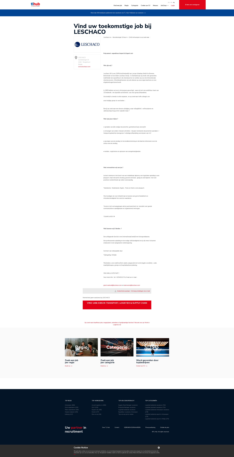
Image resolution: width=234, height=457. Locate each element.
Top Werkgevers (97, 400)
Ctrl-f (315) (95, 407)
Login (173, 5)
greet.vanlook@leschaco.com (112, 285)
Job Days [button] (164, 5)
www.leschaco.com (84, 67)
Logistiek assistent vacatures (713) (155, 407)
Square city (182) (97, 410)
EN (168, 2)
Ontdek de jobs (164, 427)
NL (174, 2)
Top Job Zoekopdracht (126, 400)
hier (75, 454)
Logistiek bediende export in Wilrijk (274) (157, 419)
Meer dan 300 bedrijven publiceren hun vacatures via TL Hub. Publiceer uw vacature (117, 13)
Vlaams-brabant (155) (71, 412)
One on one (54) (96, 414)
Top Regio (68, 400)
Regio (127, 5)
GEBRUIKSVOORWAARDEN (132, 427)
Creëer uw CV (145, 5)
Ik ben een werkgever (192, 5)
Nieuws (155, 5)
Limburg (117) (69, 414)
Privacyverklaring (150, 427)
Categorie (134, 5)
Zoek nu (67, 366)
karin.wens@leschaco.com (132, 285)
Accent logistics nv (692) (99, 405)
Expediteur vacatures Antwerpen (128, 412)
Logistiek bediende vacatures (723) (155, 405)
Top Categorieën (151, 400)
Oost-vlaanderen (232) (71, 407)
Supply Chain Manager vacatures (128, 405)
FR (171, 2)
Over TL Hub (106, 427)
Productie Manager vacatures (126, 407)
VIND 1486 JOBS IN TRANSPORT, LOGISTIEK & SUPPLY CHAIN (117, 303)
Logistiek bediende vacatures (126, 410)
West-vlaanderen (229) (72, 410)
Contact (117, 427)
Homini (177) (95, 412)
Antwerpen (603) (70, 405)
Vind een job (118, 5)
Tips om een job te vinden (125, 414)
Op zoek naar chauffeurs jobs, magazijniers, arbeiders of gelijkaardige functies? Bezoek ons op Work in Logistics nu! (117, 324)
